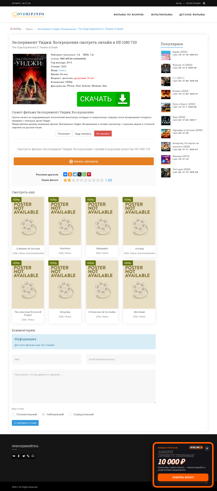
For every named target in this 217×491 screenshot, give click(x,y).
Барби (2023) (180, 51)
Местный (139, 311)
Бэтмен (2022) (181, 91)
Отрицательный (83, 414)
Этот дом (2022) (182, 169)
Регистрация (193, 3)
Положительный (26, 414)
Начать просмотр (85, 161)
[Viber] (28, 456)
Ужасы (62, 70)
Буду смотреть (83, 133)
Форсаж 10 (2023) (182, 64)
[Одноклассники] (70, 174)
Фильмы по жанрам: (129, 14)
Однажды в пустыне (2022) (188, 130)
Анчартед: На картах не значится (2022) (186, 144)
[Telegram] (75, 174)
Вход (179, 3)
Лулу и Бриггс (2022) (184, 104)
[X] (79, 174)
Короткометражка (35, 253)
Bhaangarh (102, 248)
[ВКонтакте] (65, 174)
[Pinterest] (89, 174)
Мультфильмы (162, 14)
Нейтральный (55, 414)
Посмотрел (64, 133)
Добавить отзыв (26, 422)
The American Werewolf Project (27, 313)
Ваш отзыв (18, 408)
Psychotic (65, 248)
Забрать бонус (183, 477)
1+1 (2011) (178, 77)
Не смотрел (103, 133)
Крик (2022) (179, 117)
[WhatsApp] (84, 174)
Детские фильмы (192, 14)
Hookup (139, 248)
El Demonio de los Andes (102, 311)
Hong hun (65, 311)
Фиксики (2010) (181, 156)
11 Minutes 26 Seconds (28, 248)
